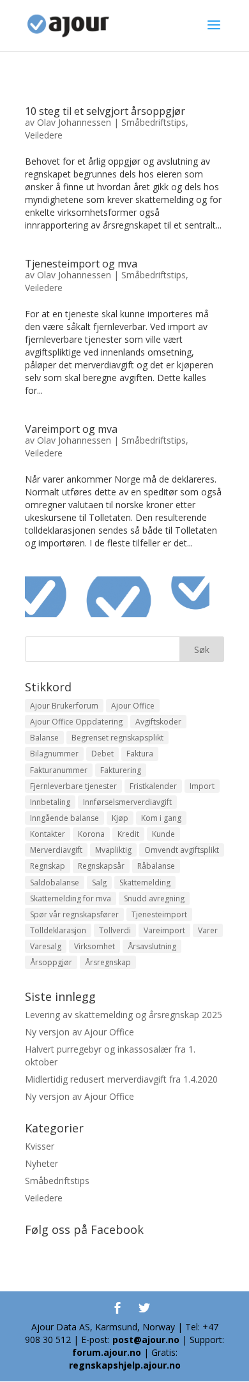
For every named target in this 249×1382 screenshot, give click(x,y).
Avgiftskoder (158, 721)
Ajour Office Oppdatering (76, 721)
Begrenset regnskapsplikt (117, 737)
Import (202, 786)
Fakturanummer (58, 770)
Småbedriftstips (153, 122)
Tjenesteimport (159, 914)
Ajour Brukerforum (64, 705)
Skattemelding (144, 882)
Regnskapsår (101, 865)
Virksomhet (94, 946)
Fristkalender (153, 786)
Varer (208, 930)
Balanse (44, 737)
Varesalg (45, 946)
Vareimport (164, 930)
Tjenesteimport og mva (81, 264)
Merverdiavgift (56, 850)
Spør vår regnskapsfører (74, 914)
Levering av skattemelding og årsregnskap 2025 (123, 1015)
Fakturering (120, 770)
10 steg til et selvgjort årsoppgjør (105, 111)
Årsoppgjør (51, 962)
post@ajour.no (145, 1339)
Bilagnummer (54, 753)
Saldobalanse (54, 882)
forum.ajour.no (106, 1352)
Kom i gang (161, 818)
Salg (99, 882)
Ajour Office (133, 705)
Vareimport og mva (71, 429)
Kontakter (47, 834)
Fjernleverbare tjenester (73, 786)
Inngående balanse (64, 818)
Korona (91, 834)
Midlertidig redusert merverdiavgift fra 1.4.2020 (121, 1079)
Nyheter (41, 1163)
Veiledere (44, 135)
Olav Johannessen (74, 122)
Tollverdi (115, 930)
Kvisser (39, 1146)
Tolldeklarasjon (58, 930)
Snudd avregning (154, 898)
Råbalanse (156, 865)
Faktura (139, 753)
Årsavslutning (152, 946)
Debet (102, 753)
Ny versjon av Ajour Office (79, 1032)
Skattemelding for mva (70, 898)
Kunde (163, 834)
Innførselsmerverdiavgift (127, 802)
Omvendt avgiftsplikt (181, 850)
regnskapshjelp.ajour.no (125, 1365)
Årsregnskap (108, 962)
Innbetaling (50, 802)
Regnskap (47, 865)
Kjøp (120, 818)
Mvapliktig (113, 850)
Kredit (128, 834)
